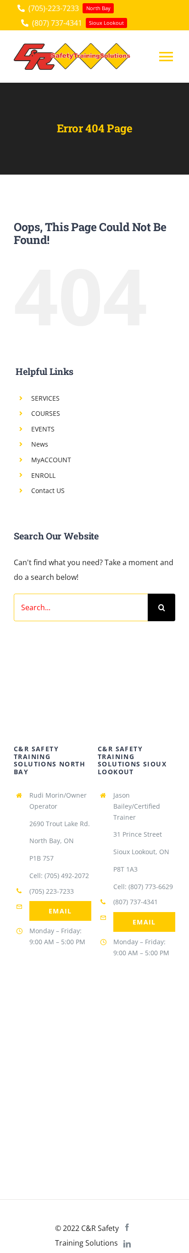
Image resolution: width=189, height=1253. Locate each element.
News (39, 444)
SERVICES (45, 398)
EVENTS (43, 429)
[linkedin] (127, 1243)
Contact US (48, 490)
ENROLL (43, 475)
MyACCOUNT (51, 459)
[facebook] (127, 1227)
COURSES (45, 413)
